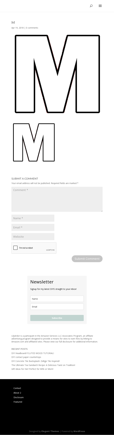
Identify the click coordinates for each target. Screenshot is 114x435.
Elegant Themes (50, 431)
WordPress (79, 431)
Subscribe (57, 318)
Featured (18, 401)
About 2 (17, 392)
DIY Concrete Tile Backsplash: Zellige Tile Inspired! (35, 361)
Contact (17, 388)
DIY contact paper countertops (26, 357)
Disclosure (19, 397)
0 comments (32, 27)
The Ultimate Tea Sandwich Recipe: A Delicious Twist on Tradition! (43, 365)
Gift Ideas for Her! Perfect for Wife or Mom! (32, 369)
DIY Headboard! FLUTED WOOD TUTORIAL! (32, 353)
